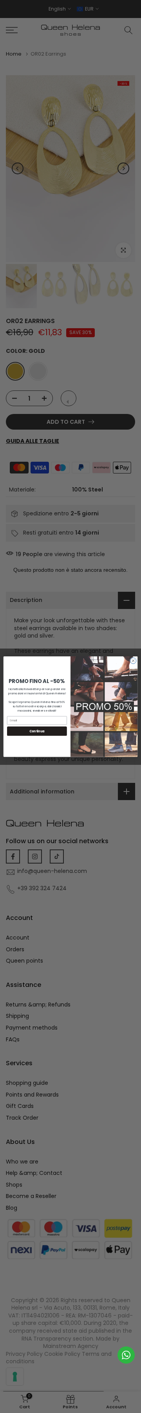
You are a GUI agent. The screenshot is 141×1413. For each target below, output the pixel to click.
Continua (37, 731)
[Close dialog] (133, 660)
